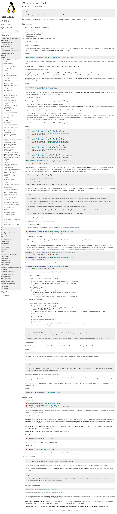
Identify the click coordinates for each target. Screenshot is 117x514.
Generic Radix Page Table (10, 100)
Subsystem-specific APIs (9, 67)
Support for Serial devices (10, 197)
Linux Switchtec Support (9, 207)
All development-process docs (9, 50)
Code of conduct (5, 46)
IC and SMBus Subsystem (10, 115)
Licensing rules (5, 235)
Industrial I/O (7, 117)
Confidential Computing (9, 77)
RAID (5, 137)
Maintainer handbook (7, 48)
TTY (5, 217)
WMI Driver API (7, 221)
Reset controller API (8, 191)
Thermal (6, 216)
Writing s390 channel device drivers (12, 194)
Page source (94, 510)
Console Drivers (7, 78)
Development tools (6, 239)
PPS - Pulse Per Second (9, 179)
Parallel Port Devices (8, 149)
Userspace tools (5, 262)
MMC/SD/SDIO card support (10, 154)
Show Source (5, 295)
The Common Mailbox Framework (12, 135)
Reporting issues (5, 260)
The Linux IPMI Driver (9, 129)
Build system (4, 258)
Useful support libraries (8, 63)
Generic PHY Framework (9, 171)
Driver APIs (4, 57)
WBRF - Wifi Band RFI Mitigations (12, 219)
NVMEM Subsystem (8, 167)
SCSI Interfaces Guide (9, 196)
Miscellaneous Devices (9, 147)
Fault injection (5, 247)
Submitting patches (6, 44)
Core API (4, 55)
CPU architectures (6, 278)
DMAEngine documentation (10, 82)
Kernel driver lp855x (8, 73)
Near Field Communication (10, 161)
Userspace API (5, 264)
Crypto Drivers (7, 80)
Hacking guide (5, 243)
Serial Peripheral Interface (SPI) (11, 202)
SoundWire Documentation (10, 201)
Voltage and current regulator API (11, 189)
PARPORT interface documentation (12, 169)
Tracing (3, 245)
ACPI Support (7, 72)
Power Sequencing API (9, 187)
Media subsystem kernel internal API (12, 139)
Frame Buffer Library (8, 93)
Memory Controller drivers (10, 144)
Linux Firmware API (8, 90)
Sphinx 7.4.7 (78, 510)
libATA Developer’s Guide (10, 134)
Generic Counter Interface (10, 98)
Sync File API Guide (8, 209)
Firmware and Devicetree (8, 271)
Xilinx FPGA (7, 222)
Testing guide (5, 241)
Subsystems (4, 228)
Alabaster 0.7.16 (87, 510)
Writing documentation (7, 237)
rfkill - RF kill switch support (10, 192)
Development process (7, 42)
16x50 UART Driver (8, 150)
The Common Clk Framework (10, 75)
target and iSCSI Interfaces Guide (11, 211)
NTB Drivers (7, 162)
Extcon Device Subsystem (10, 88)
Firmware (4, 269)
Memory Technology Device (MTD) (12, 155)
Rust (2, 251)
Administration (5, 256)
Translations (4, 288)
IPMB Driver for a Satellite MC (11, 127)
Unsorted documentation (8, 283)
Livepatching (4, 249)
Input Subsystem (7, 122)
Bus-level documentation (9, 65)
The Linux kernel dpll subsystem (11, 83)
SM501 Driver (7, 199)
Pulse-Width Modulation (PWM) (11, 152)
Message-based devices (9, 145)
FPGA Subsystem (8, 92)
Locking (3, 230)
